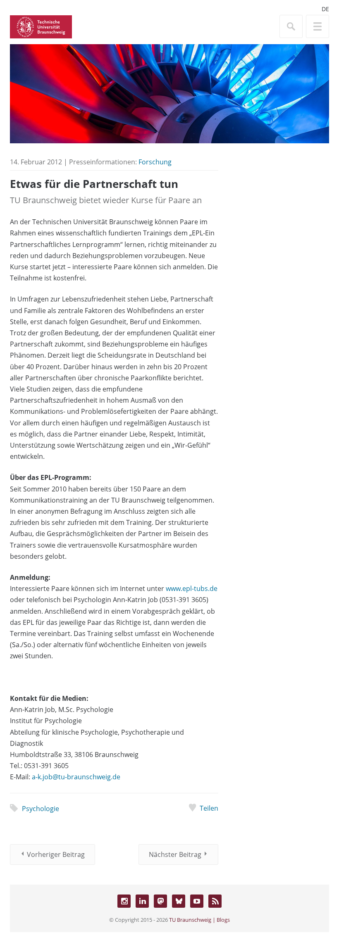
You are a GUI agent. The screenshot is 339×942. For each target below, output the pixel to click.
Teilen (209, 808)
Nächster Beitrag (175, 854)
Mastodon (160, 901)
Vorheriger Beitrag (56, 854)
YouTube (196, 901)
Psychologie (40, 808)
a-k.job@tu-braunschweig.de (76, 776)
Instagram (124, 901)
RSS (215, 901)
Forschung (155, 161)
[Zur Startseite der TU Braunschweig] (41, 26)
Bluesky (178, 901)
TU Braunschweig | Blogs (199, 919)
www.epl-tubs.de (191, 588)
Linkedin (142, 901)
